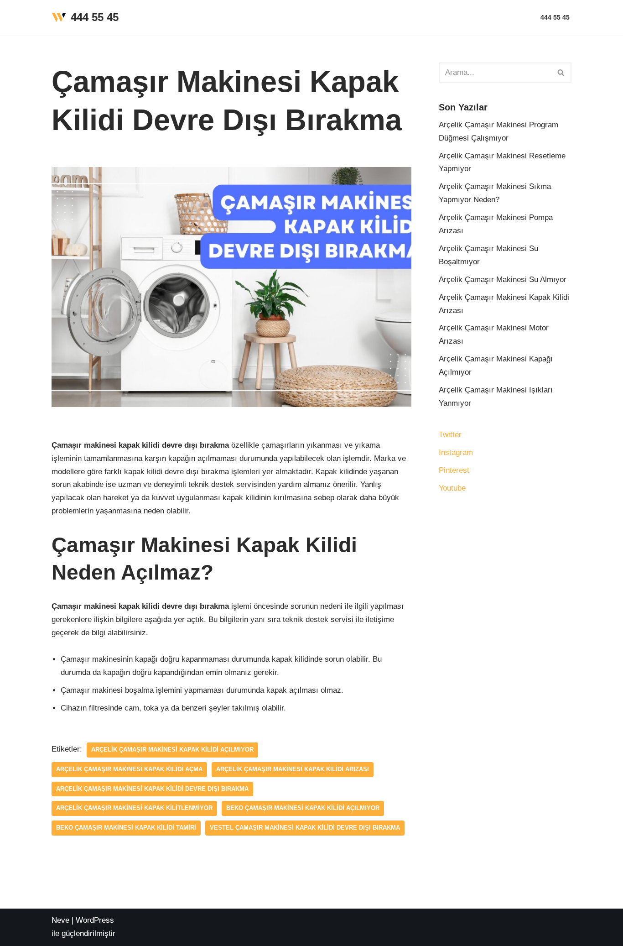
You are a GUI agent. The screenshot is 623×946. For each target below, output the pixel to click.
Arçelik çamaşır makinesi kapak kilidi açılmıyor (172, 749)
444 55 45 (555, 17)
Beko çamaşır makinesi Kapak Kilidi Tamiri (126, 827)
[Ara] (561, 73)
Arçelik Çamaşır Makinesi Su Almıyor (502, 279)
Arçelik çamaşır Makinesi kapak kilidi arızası (292, 769)
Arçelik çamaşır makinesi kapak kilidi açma (129, 769)
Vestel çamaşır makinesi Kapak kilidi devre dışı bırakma (305, 827)
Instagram (456, 452)
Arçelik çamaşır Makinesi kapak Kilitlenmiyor (134, 808)
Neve (60, 920)
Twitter (450, 434)
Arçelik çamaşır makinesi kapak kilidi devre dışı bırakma (152, 788)
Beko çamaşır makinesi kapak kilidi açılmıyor (302, 808)
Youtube (452, 488)
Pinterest (454, 470)
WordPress (95, 920)
